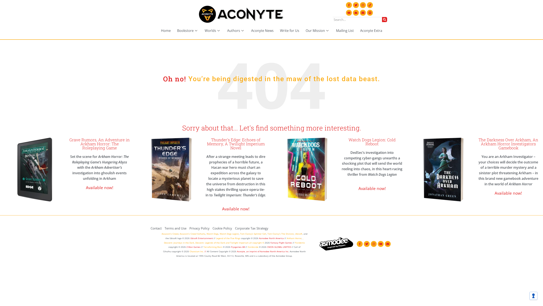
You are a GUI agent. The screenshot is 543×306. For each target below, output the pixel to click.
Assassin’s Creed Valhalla (192, 233)
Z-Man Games (193, 246)
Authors (233, 30)
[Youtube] (349, 13)
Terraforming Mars (212, 246)
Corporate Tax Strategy (251, 228)
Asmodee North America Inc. (275, 251)
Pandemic (300, 242)
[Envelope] (363, 13)
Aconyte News (262, 30)
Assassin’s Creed (170, 233)
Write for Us (289, 30)
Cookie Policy (222, 228)
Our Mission (315, 30)
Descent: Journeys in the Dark (179, 242)
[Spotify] (370, 13)
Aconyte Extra (371, 30)
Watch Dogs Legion (229, 233)
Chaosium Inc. (197, 251)
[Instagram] (363, 5)
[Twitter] (356, 5)
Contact (156, 228)
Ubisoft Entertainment (201, 238)
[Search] (384, 19)
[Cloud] (356, 13)
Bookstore (185, 30)
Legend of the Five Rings (228, 238)
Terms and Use (175, 228)
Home (166, 30)
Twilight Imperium (239, 242)
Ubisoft (298, 233)
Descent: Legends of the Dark (210, 242)
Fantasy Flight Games (281, 242)
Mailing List (345, 30)
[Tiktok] (370, 5)
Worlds (210, 30)
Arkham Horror (294, 238)
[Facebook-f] (349, 5)
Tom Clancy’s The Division (280, 233)
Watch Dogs (212, 233)
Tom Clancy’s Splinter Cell (253, 233)
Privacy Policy (199, 228)
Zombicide (253, 246)
